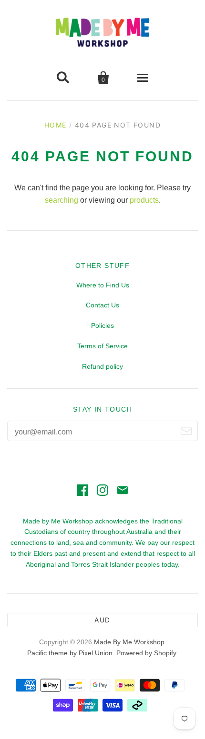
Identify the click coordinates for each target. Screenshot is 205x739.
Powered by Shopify (146, 653)
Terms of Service (102, 346)
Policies (102, 325)
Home (55, 125)
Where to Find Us (102, 285)
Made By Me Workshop (129, 642)
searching (61, 200)
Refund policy (102, 366)
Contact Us (102, 305)
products (144, 200)
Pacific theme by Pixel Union (70, 653)
